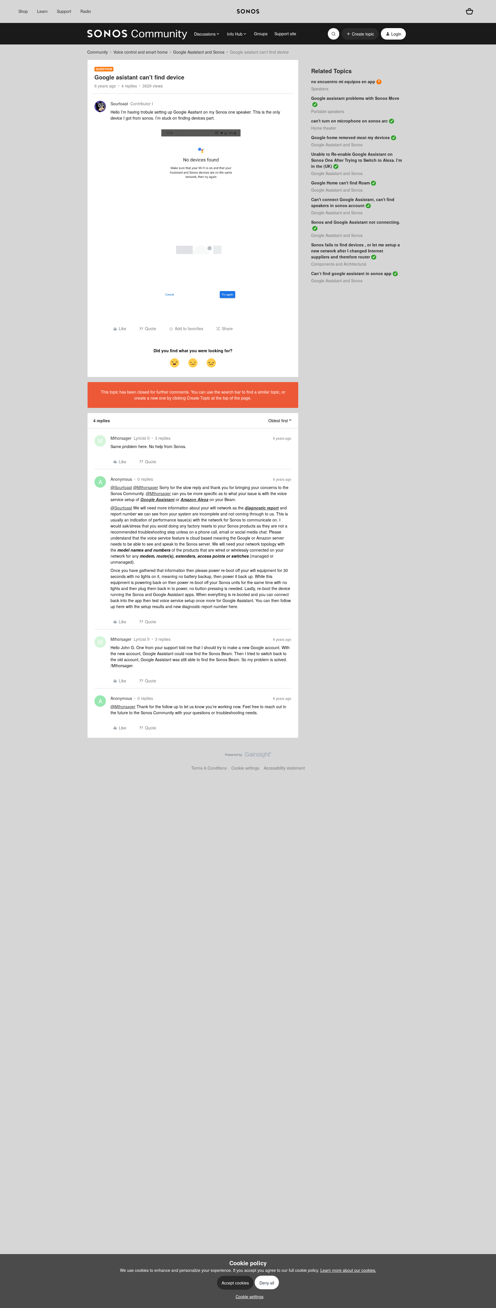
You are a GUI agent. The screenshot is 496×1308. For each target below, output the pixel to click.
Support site (285, 33)
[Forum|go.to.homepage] (137, 34)
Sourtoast (119, 103)
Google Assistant (157, 499)
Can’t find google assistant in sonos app (351, 273)
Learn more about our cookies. (348, 1270)
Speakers (319, 89)
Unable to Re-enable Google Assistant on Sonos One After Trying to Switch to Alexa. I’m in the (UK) (356, 160)
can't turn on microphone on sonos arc (349, 121)
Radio (85, 11)
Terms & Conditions (209, 768)
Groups (261, 33)
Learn (42, 11)
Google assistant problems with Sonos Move (355, 98)
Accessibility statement (284, 768)
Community (97, 52)
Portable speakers (327, 111)
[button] (360, 34)
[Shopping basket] (469, 11)
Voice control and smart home (140, 52)
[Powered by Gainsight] (248, 756)
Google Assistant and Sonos (198, 52)
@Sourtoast (121, 487)
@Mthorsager (145, 487)
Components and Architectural (338, 264)
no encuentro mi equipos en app (343, 81)
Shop (23, 11)
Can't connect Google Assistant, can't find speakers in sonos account (352, 202)
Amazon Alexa (194, 499)
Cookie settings (245, 768)
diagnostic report (262, 508)
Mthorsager (121, 438)
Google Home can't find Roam (340, 183)
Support (64, 11)
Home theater (323, 128)
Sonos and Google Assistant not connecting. (355, 222)
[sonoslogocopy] (248, 11)
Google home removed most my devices (350, 137)
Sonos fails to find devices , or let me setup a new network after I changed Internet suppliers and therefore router (355, 251)
